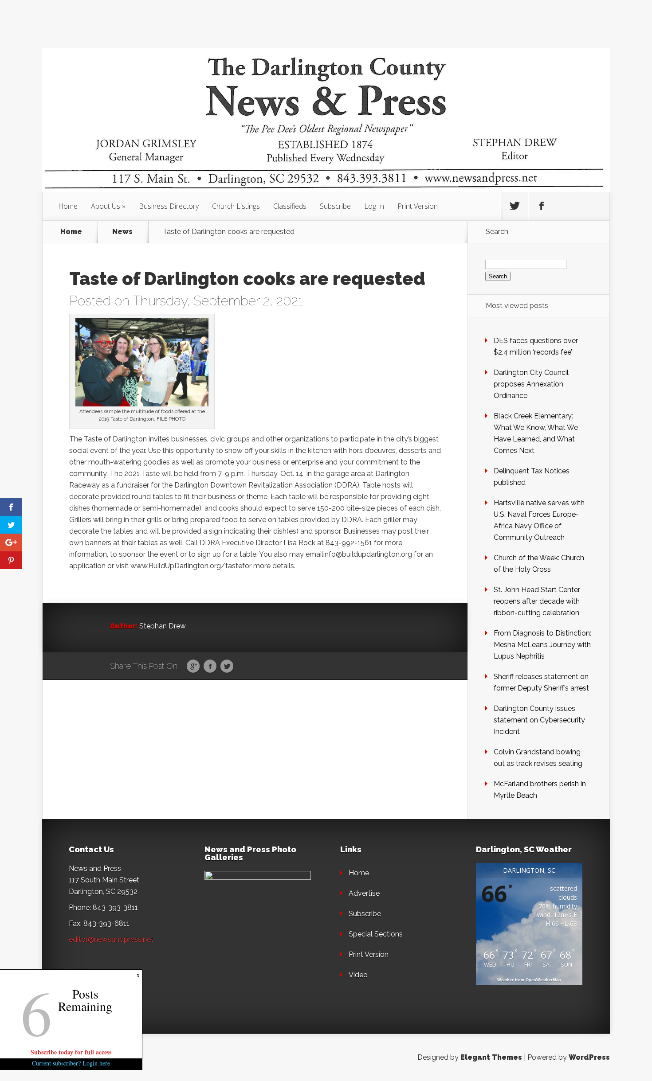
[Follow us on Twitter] (514, 206)
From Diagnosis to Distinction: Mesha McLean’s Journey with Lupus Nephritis (542, 644)
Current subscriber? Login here (71, 1063)
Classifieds (289, 206)
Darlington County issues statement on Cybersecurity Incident (539, 720)
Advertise (364, 893)
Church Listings (236, 206)
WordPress (589, 1057)
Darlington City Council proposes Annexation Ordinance (531, 384)
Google (193, 667)
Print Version (417, 206)
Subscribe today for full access (71, 1052)
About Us (105, 206)
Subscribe (335, 206)
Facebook (210, 667)
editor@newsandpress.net (111, 939)
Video (358, 975)
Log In (374, 206)
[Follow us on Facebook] (541, 206)
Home (68, 206)
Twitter (227, 667)
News (122, 231)
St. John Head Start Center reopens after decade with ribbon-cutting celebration (537, 601)
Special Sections (376, 934)
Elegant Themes (491, 1057)
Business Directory (169, 206)
